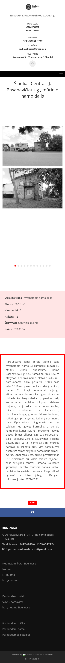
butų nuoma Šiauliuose (16, 607)
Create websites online (43, 654)
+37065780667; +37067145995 (36, 544)
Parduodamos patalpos (16, 634)
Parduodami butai (13, 596)
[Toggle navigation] (61, 74)
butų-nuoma (9, 580)
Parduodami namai (13, 629)
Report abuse (31, 658)
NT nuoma (8, 574)
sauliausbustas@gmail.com (34, 549)
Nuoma (6, 569)
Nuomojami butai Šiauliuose (19, 563)
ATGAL (32, 502)
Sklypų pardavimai (13, 602)
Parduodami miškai (13, 623)
